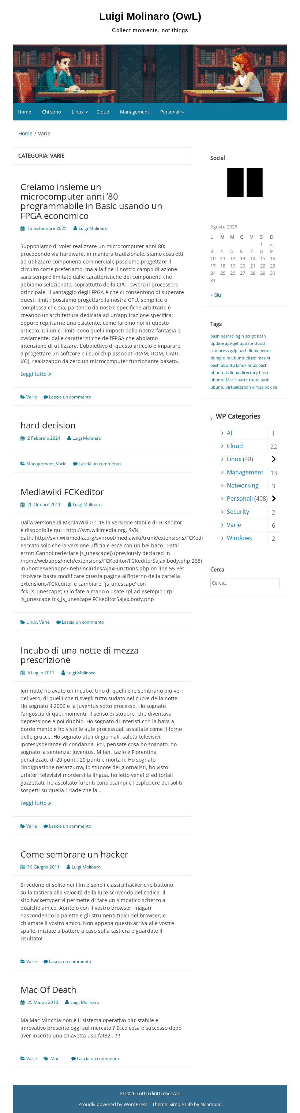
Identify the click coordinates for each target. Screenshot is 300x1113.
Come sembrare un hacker (74, 854)
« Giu (215, 295)
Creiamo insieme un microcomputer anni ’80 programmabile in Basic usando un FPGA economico (91, 201)
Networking (243, 485)
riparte (241, 379)
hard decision (48, 425)
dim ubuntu (234, 358)
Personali (170, 111)
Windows (239, 538)
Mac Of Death (48, 989)
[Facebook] (235, 182)
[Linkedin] (255, 182)
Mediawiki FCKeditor (62, 492)
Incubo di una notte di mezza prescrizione (79, 655)
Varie (31, 397)
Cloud (103, 111)
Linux (78, 111)
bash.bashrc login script (233, 336)
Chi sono (51, 111)
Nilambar (210, 1104)
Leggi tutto (52, 374)
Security (238, 512)
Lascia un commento (70, 397)
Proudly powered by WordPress (113, 1104)
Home (24, 111)
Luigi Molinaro (93, 228)
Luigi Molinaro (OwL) (150, 16)
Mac (54, 1058)
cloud (259, 343)
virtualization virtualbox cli (251, 387)
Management (134, 111)
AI (229, 433)
